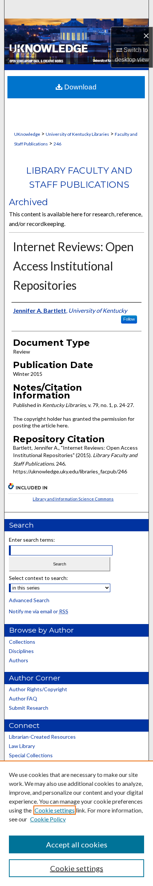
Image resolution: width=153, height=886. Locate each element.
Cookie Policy (48, 819)
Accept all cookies (76, 844)
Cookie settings (55, 810)
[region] (76, 823)
